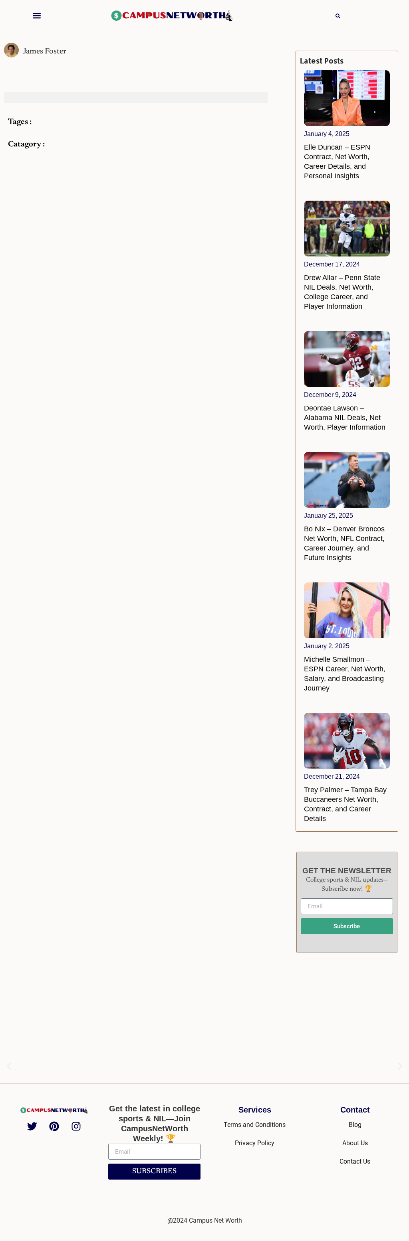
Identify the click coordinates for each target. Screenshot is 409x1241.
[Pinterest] (54, 1126)
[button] (37, 15)
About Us (355, 1143)
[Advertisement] (347, 1011)
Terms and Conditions (255, 1125)
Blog (355, 1125)
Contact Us (355, 1161)
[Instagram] (76, 1126)
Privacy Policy (254, 1143)
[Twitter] (32, 1126)
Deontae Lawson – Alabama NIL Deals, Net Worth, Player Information (344, 417)
